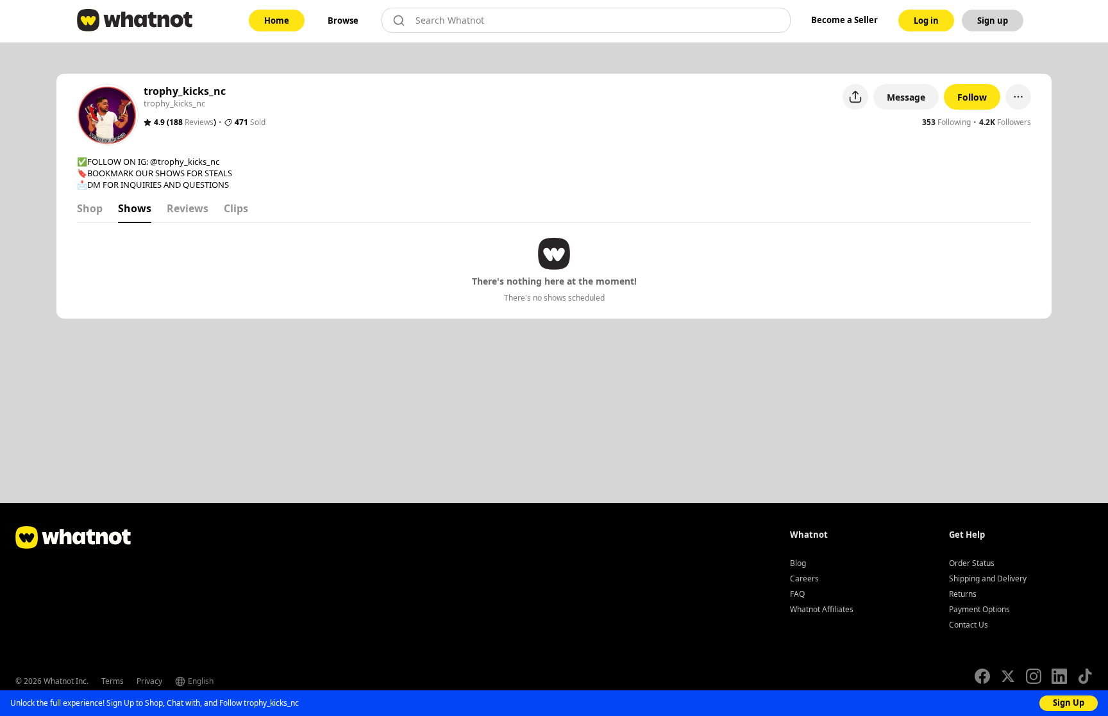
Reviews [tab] (187, 208)
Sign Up (1068, 702)
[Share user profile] (855, 97)
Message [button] (906, 97)
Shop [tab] (90, 208)
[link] (277, 20)
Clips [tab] (236, 208)
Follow (972, 97)
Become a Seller (844, 20)
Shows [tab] (134, 208)
